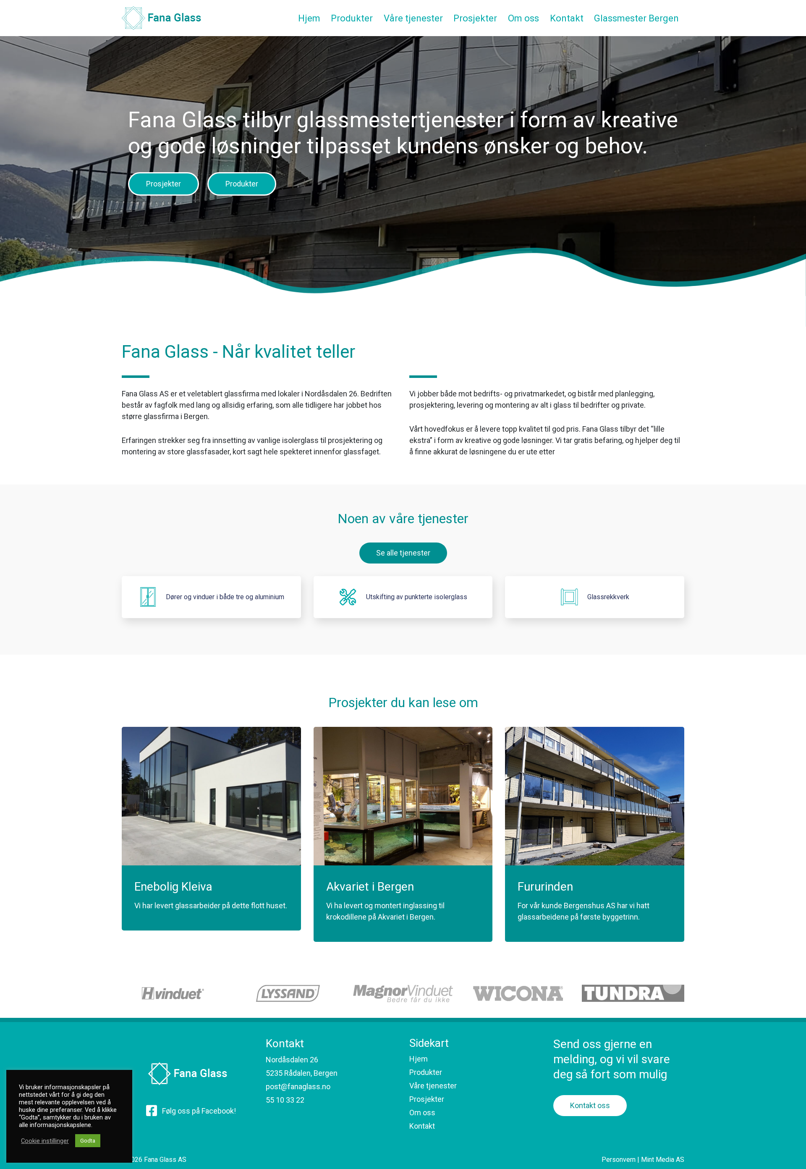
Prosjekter (163, 183)
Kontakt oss (590, 1105)
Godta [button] (87, 1141)
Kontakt (422, 1126)
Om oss (422, 1112)
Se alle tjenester (403, 552)
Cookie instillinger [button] (45, 1141)
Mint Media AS (662, 1160)
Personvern (619, 1160)
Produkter (241, 183)
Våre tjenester (433, 1085)
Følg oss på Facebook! (199, 1110)
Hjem (418, 1058)
